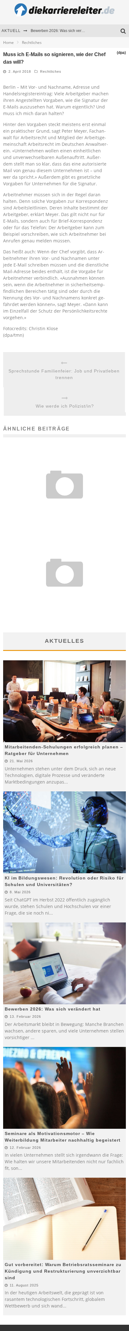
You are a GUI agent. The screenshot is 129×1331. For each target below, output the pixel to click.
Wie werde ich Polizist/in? (65, 406)
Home (8, 42)
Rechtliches (50, 71)
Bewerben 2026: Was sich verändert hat (65, 31)
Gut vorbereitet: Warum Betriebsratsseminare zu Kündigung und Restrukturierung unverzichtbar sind (63, 1271)
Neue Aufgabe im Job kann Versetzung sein (65, 595)
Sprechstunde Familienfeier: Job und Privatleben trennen (64, 374)
